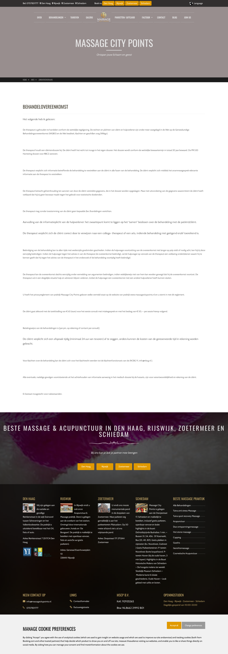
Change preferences (193, 625)
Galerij (89, 17)
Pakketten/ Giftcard (125, 17)
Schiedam (81, 3)
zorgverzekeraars (46, 79)
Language (198, 3)
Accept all (174, 625)
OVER (39, 17)
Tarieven (74, 17)
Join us (187, 17)
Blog (174, 17)
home (25, 79)
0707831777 (32, 3)
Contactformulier (81, 601)
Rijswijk (57, 3)
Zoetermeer (68, 3)
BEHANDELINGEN (56, 17)
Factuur (146, 17)
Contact (161, 17)
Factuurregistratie (81, 607)
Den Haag (46, 3)
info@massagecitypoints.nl (39, 601)
